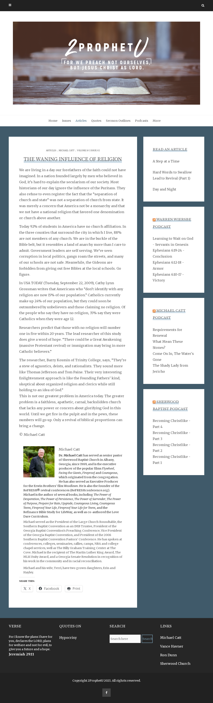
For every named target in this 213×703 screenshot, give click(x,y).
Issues (66, 121)
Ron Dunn (168, 655)
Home (52, 121)
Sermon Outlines (118, 121)
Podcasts (141, 121)
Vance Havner (171, 646)
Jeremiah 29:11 (21, 654)
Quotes (96, 121)
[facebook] (106, 692)
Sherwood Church (175, 663)
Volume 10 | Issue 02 (88, 150)
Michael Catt (66, 150)
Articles (81, 121)
